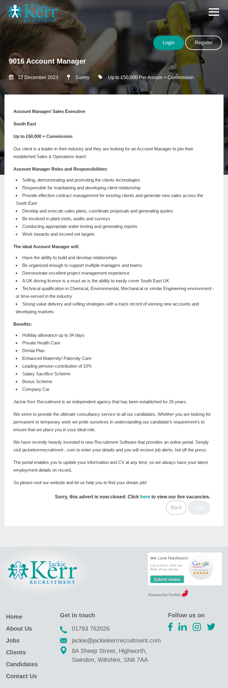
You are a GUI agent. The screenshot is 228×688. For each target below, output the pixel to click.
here (145, 496)
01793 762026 (91, 628)
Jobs (13, 640)
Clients (16, 652)
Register (204, 42)
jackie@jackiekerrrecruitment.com (116, 640)
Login (169, 42)
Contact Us (21, 676)
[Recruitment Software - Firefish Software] (168, 595)
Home (14, 616)
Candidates (22, 664)
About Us (19, 628)
